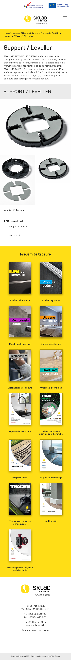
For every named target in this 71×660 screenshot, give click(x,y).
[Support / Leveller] (35, 127)
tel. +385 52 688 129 (35, 614)
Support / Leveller (24, 36)
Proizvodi (45, 33)
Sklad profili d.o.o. (29, 33)
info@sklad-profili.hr (35, 622)
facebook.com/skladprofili (35, 630)
